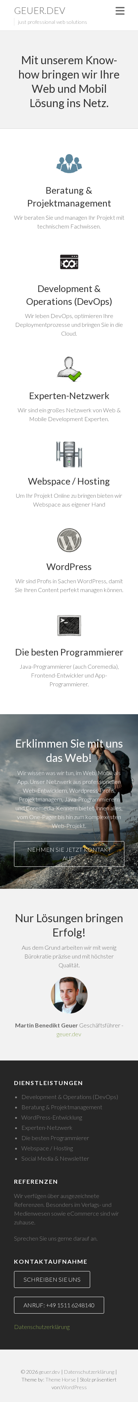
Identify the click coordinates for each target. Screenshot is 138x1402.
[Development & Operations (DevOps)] (69, 262)
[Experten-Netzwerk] (69, 369)
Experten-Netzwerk (69, 395)
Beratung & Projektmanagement (69, 196)
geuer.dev (39, 10)
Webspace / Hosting (69, 480)
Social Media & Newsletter (55, 1158)
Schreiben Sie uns (52, 1279)
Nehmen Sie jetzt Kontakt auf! (69, 854)
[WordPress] (69, 540)
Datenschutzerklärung (42, 1326)
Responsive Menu (120, 11)
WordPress (69, 566)
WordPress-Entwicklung (51, 1117)
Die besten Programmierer (69, 651)
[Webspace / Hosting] (69, 454)
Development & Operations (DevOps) (69, 295)
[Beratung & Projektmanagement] (69, 163)
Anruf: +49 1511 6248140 (59, 1304)
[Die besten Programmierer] (69, 625)
